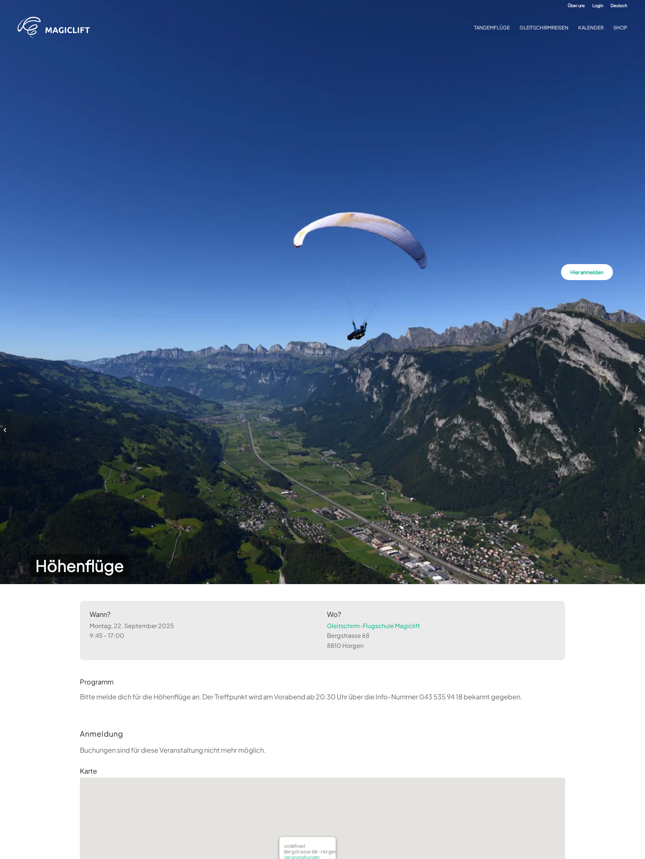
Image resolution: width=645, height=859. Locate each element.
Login (597, 5)
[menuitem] (576, 5)
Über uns (576, 5)
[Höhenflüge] (6, 429)
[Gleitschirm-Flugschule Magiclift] (56, 27)
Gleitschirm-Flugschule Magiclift (373, 626)
